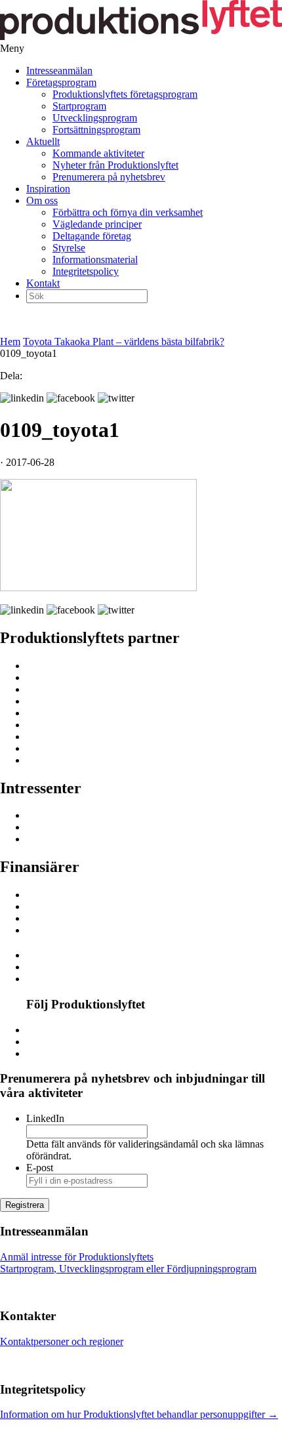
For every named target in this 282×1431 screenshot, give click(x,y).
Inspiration (48, 188)
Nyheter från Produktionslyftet (115, 165)
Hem (10, 341)
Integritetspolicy (85, 271)
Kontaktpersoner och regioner (61, 1341)
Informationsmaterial (95, 259)
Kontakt (43, 283)
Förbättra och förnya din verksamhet (127, 212)
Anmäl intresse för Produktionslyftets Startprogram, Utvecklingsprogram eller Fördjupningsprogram (128, 1262)
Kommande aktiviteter (98, 153)
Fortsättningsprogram (96, 129)
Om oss (42, 200)
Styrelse (68, 247)
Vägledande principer (97, 224)
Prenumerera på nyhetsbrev (108, 176)
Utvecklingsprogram (94, 117)
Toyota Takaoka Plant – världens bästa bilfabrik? (123, 341)
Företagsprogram (61, 82)
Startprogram (79, 106)
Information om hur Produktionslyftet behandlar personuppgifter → (139, 1414)
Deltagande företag (91, 235)
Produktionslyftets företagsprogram (124, 94)
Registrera (24, 1205)
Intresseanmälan (59, 70)
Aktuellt (43, 141)
